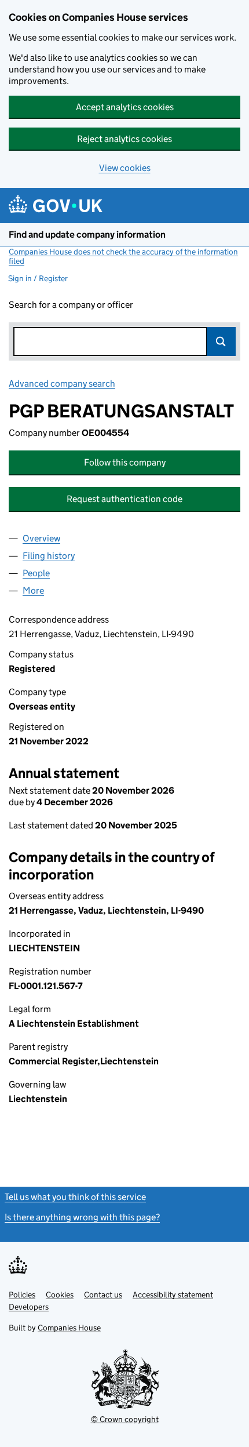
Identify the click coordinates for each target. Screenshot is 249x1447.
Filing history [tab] (49, 555)
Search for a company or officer (71, 304)
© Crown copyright (125, 1419)
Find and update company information (87, 234)
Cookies (60, 1294)
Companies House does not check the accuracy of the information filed (123, 256)
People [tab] (36, 573)
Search (221, 341)
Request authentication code (124, 498)
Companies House (69, 1327)
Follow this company (125, 462)
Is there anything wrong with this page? (82, 1217)
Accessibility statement (173, 1294)
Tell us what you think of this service (75, 1196)
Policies (22, 1294)
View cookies (125, 167)
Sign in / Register (38, 278)
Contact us (103, 1294)
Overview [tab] (41, 538)
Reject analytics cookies (124, 138)
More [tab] (33, 590)
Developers (29, 1306)
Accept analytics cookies (125, 106)
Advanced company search (62, 383)
